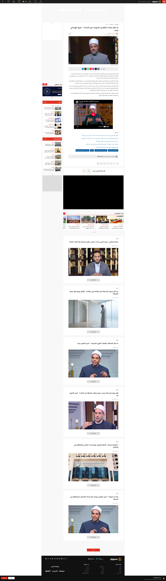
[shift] (48, 571)
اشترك (4, 578)
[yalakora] (61, 571)
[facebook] (66, 559)
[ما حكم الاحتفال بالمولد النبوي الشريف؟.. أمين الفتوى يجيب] (93, 364)
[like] (89, 171)
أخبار (106, 24)
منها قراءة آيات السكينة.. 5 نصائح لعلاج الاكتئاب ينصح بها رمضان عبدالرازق (102, 144)
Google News (100, 156)
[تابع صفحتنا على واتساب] (88, 69)
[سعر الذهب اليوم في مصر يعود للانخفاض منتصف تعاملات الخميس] (58, 132)
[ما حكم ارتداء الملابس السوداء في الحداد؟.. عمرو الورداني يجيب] (114, 163)
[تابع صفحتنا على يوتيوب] (91, 69)
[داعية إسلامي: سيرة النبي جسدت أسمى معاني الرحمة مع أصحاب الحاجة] (93, 262)
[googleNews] (46, 559)
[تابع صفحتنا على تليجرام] (83, 69)
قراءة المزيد (93, 280)
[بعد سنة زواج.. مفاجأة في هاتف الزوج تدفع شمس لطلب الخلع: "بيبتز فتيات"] (58, 126)
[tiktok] (52, 559)
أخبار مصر (52, 112)
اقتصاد (53, 105)
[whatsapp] (57, 559)
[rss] (48, 559)
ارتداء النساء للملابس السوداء (82, 150)
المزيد (93, 550)
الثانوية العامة (57, 139)
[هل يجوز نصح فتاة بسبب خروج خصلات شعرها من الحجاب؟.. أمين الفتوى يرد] (93, 416)
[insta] (62, 559)
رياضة (120, 571)
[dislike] (84, 171)
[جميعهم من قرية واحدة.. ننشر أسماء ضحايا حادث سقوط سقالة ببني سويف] (58, 119)
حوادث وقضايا (51, 124)
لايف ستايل (119, 573)
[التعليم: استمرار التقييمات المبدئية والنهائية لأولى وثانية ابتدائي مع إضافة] (58, 144)
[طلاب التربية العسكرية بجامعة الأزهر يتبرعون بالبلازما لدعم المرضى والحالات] (58, 169)
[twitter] (64, 559)
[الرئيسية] (156, 1)
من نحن (87, 567)
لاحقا (11, 578)
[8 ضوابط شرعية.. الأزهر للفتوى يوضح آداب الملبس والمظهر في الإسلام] (93, 468)
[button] (164, 1)
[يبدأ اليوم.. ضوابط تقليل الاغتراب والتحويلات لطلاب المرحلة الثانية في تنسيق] (58, 163)
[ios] (91, 559)
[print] (101, 163)
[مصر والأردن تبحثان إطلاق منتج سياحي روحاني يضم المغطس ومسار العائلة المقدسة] (58, 113)
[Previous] (67, 213)
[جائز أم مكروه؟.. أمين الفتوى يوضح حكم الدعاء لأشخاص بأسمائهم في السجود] (93, 520)
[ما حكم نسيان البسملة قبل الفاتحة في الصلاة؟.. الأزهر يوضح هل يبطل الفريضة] (93, 314)
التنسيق (52, 161)
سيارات (102, 571)
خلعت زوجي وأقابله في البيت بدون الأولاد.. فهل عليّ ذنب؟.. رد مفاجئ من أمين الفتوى (99, 138)
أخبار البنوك (102, 567)
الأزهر (53, 155)
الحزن (92, 150)
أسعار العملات (19, 2)
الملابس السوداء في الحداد (100, 150)
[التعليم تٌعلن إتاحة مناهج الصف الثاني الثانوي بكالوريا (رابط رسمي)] (58, 150)
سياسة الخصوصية (85, 573)
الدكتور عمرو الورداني (113, 150)
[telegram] (55, 559)
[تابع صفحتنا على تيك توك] (85, 69)
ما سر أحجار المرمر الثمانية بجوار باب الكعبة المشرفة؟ (107, 141)
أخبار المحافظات (51, 118)
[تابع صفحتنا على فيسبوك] (98, 69)
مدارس (52, 142)
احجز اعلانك (87, 571)
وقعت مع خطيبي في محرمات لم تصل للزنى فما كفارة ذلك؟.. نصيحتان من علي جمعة (100, 135)
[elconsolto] (54, 571)
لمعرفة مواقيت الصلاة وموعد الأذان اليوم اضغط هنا (107, 147)
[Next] (64, 213)
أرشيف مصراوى (35, 2)
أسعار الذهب (13, 2)
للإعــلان (8, 2)
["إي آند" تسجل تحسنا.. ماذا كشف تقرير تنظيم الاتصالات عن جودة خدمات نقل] (58, 107)
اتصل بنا (87, 569)
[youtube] (59, 559)
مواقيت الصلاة (30, 2)
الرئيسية (116, 24)
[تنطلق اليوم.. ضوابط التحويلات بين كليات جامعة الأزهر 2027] (58, 156)
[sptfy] (50, 559)
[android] (100, 559)
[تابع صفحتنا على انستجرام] (93, 69)
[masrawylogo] (114, 559)
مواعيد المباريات (40, 2)
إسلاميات (111, 24)
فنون (103, 569)
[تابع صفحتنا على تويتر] (96, 69)
